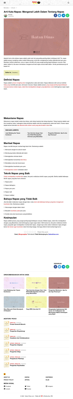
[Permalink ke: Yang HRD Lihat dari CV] (36, 302)
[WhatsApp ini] (67, 15)
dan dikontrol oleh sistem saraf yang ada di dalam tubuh (33, 125)
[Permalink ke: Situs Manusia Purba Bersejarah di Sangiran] (14, 302)
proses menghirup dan (18, 83)
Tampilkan (14, 72)
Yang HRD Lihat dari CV (33, 309)
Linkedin (8, 389)
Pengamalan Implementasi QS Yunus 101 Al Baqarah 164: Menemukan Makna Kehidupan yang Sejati (58, 311)
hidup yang (7, 85)
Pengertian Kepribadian (17, 365)
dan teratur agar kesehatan (15, 227)
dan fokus (24, 160)
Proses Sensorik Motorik (17, 324)
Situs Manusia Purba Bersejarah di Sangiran (13, 310)
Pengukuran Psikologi (17, 358)
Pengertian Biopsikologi (17, 331)
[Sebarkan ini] (55, 15)
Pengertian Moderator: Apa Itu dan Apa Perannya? (58, 291)
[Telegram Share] (63, 15)
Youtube (29, 389)
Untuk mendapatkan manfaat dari (13, 176)
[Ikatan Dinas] (36, 2)
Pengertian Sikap (15, 351)
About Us (7, 377)
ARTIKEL (12, 343)
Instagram (50, 386)
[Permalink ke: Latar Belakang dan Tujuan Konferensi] (14, 283)
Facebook (8, 386)
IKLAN (47, 380)
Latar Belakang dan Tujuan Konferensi (12, 291)
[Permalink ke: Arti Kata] (5, 15)
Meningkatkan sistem (11, 170)
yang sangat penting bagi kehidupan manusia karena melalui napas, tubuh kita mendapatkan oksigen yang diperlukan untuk (35, 86)
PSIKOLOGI (12, 322)
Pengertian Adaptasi (16, 345)
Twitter (28, 386)
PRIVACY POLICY (9, 380)
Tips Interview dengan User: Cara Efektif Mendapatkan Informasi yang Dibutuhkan (35, 134)
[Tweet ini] (59, 15)
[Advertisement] (36, 103)
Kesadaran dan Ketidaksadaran (19, 338)
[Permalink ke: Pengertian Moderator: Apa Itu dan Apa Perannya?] (59, 283)
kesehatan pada (15, 211)
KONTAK (27, 377)
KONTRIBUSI (49, 377)
